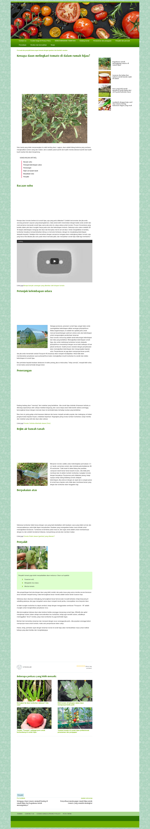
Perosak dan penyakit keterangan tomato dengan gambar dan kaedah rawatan (42, 50)
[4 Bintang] (82, 666)
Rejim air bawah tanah (30, 171)
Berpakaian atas (28, 174)
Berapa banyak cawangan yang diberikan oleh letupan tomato (44, 285)
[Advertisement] (54, 74)
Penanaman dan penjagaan (102, 41)
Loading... (21, 241)
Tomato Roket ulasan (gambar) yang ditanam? (39, 536)
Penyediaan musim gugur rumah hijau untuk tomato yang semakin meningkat (76, 802)
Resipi (53, 45)
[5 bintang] (84, 666)
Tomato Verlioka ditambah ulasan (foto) (37, 423)
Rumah (19, 814)
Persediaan (22, 45)
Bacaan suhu (27, 162)
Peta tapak (67, 814)
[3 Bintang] (81, 666)
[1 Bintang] (77, 666)
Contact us (22, 41)
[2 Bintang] (79, 666)
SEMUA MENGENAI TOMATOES (65, 41)
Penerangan (27, 168)
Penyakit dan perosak (123, 41)
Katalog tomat (84, 41)
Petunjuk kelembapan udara (32, 165)
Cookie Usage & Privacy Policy (40, 41)
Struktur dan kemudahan (38, 45)
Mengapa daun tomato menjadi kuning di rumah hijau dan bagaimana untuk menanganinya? (32, 803)
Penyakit (26, 177)
